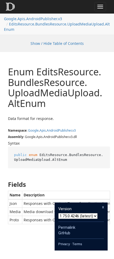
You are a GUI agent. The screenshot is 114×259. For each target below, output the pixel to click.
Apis (43, 130)
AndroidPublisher (59, 130)
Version (65, 208)
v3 (74, 130)
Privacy (64, 244)
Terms (77, 244)
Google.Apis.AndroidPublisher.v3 (33, 18)
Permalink (66, 227)
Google (33, 130)
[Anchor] (3, 184)
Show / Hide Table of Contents (57, 43)
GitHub (64, 233)
